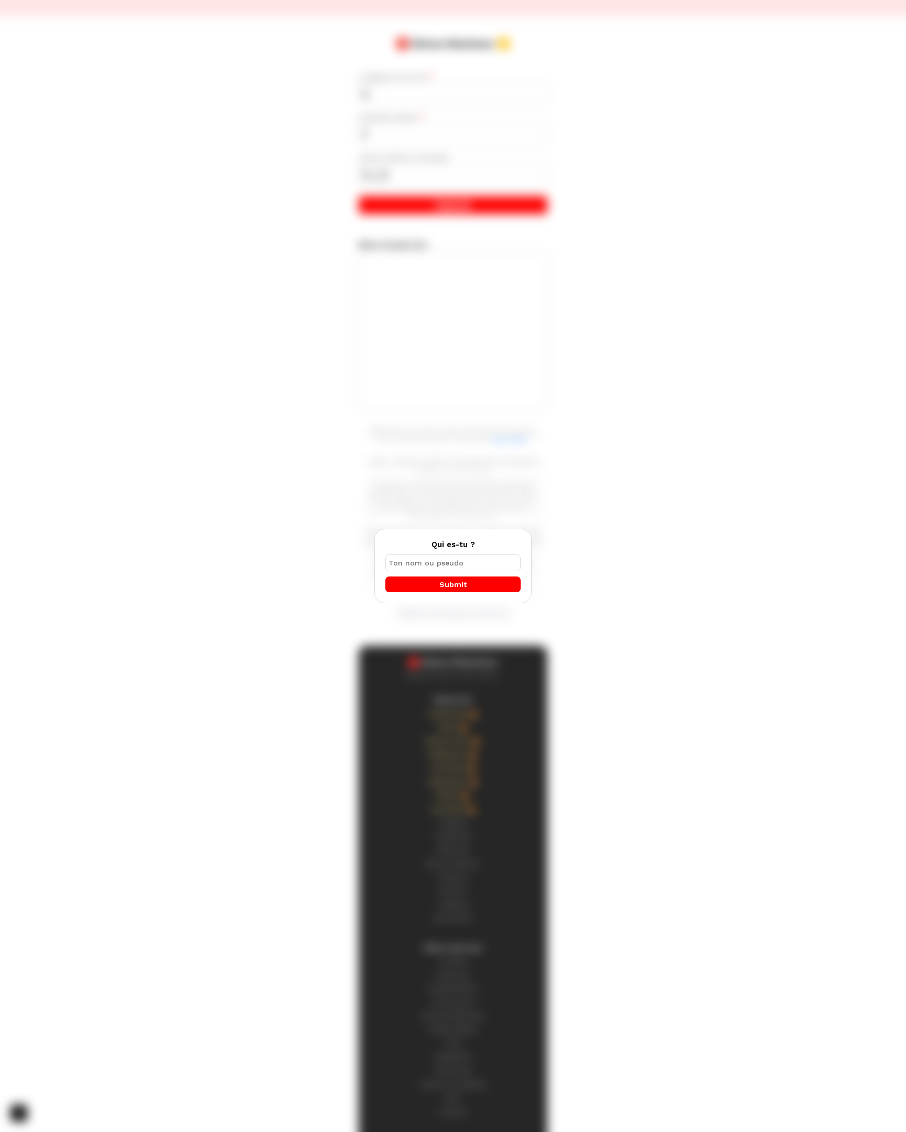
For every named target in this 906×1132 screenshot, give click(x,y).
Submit (453, 584)
